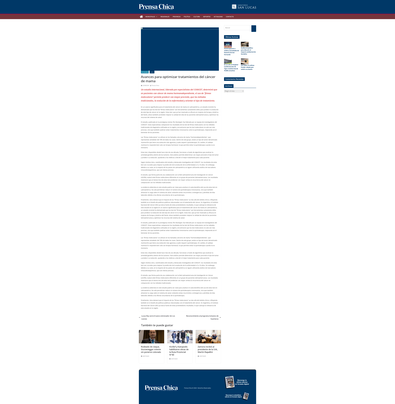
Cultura (196, 17)
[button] (156, 16)
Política (187, 17)
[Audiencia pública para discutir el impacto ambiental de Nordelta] (245, 44)
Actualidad (218, 17)
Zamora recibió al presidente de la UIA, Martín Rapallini (208, 349)
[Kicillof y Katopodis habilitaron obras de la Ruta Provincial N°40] (180, 331)
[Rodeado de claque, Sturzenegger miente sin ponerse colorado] (151, 331)
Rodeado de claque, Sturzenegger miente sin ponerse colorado (151, 349)
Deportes (206, 17)
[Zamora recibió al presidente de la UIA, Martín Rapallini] (208, 331)
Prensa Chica (155, 85)
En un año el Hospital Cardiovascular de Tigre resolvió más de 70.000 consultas (231, 68)
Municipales (150, 17)
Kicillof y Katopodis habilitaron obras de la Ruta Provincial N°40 (179, 350)
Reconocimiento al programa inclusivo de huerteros (202, 317)
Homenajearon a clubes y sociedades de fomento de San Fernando (231, 51)
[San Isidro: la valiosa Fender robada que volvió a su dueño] (245, 61)
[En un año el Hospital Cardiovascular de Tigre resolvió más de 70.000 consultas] (228, 61)
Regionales (165, 17)
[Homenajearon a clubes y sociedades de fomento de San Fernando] (228, 45)
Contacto (230, 17)
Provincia (176, 17)
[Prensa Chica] (141, 16)
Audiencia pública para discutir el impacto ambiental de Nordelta (248, 51)
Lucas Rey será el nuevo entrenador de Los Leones (158, 317)
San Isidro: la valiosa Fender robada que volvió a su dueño (247, 67)
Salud (152, 72)
